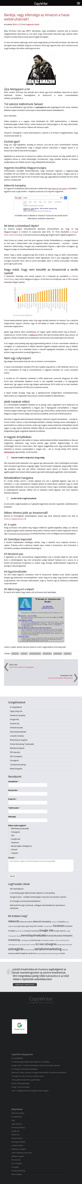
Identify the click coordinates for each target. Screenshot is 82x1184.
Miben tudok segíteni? (17, 825)
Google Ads (47, 654)
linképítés (67, 935)
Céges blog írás (16, 711)
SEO (12, 835)
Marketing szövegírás (18, 740)
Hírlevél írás (14, 723)
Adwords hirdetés (26, 922)
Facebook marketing (31, 931)
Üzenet (11, 858)
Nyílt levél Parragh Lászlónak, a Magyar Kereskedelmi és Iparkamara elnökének (38, 1073)
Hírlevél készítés (16, 727)
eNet (6, 370)
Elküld (12, 876)
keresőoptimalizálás (33, 935)
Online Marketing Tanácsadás (22, 744)
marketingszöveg (25, 940)
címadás (40, 926)
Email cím (12, 799)
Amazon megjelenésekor (14, 519)
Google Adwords (60, 931)
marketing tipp (35, 940)
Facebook (15, 842)
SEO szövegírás (16, 756)
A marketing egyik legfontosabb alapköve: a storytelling (32, 893)
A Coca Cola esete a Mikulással (60, 678)
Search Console (30, 944)
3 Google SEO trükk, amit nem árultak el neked (27, 1076)
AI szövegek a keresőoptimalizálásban (25, 901)
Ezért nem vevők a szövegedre (21, 667)
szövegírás (15, 949)
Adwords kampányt (59, 188)
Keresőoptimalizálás (18, 732)
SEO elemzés (15, 752)
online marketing (60, 940)
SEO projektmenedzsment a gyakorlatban (25, 1080)
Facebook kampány (17, 715)
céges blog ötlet (31, 926)
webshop (67, 654)
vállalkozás (65, 949)
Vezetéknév (13, 781)
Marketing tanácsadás (20, 828)
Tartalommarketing (18, 764)
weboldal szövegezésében (19, 533)
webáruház (57, 654)
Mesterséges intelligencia (21, 846)
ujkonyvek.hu (9, 452)
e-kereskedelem (35, 654)
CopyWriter (41, 998)
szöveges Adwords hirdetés (64, 944)
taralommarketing (29, 949)
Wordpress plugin (54, 953)
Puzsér (24, 944)
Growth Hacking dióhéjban (20, 1083)
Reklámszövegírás (17, 748)
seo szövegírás (48, 944)
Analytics (62, 921)
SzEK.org (33, 335)
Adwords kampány (42, 921)
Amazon (24, 654)
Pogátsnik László (32, 24)
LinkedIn (14, 853)
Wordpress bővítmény (42, 953)
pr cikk (20, 944)
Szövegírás (14, 760)
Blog (13, 1120)
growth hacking (16, 936)
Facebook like (20, 931)
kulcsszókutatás (54, 935)
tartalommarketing (48, 949)
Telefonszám (14, 808)
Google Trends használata (20, 1087)
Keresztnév (13, 790)
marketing (14, 940)
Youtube (62, 953)
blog (67, 922)
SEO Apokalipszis (17, 889)
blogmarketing (12, 926)
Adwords (15, 654)
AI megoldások (16, 707)
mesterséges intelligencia (48, 940)
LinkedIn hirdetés (17, 736)
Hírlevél (14, 849)
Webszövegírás (16, 768)
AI (51, 922)
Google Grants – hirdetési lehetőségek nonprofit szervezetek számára (38, 897)
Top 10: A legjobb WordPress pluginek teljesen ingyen (29, 1091)
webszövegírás (21, 953)
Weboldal (12, 817)
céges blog (21, 926)
